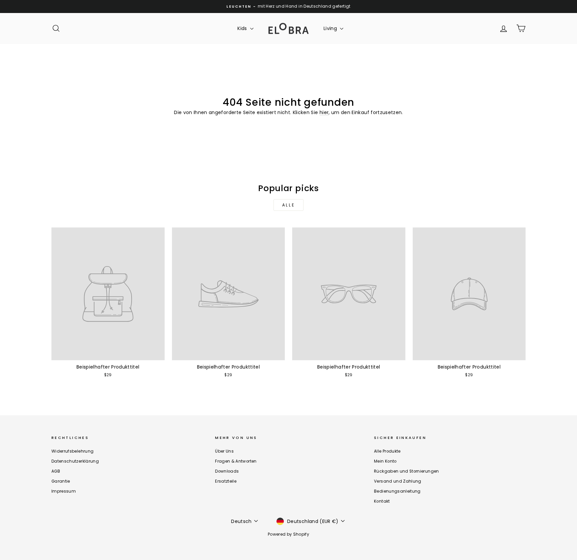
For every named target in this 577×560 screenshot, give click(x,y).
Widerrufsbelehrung (72, 451)
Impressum (63, 491)
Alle (288, 205)
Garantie (60, 481)
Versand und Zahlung (397, 481)
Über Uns (224, 451)
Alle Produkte (387, 451)
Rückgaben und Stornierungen (406, 471)
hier (324, 112)
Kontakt (382, 501)
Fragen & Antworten (235, 461)
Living (331, 28)
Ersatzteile (225, 481)
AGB (55, 471)
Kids (242, 28)
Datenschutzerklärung (75, 461)
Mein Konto (385, 461)
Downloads (227, 471)
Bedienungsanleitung (397, 491)
